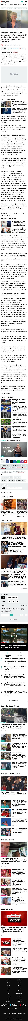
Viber (24, 467)
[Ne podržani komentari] (17, 601)
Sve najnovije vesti (14, 700)
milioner (15, 52)
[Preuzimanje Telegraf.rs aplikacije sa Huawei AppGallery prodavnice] (23, 1005)
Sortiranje (4, 601)
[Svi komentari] (9, 601)
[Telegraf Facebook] (8, 1008)
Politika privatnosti (12, 1015)
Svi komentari (14, 619)
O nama (4, 1013)
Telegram (3, 468)
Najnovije (10, 706)
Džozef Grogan (17, 477)
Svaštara (10, 29)
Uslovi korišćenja (20, 472)
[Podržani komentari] (13, 601)
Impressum (14, 1013)
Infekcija (11, 477)
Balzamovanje (4, 477)
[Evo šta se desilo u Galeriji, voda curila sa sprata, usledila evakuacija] (14, 635)
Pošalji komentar (14, 488)
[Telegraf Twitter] (12, 1008)
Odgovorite (5, 614)
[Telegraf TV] (19, 1008)
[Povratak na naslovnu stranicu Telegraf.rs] (5, 2)
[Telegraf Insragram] (15, 1008)
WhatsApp (19, 467)
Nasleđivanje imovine (21, 480)
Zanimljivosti (4, 29)
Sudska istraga (11, 480)
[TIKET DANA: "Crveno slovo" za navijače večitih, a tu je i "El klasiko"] (14, 783)
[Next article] (27, 511)
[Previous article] (1, 511)
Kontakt (18, 1015)
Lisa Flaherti (4, 480)
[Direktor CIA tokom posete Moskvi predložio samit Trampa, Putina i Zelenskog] (6, 952)
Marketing (9, 1013)
